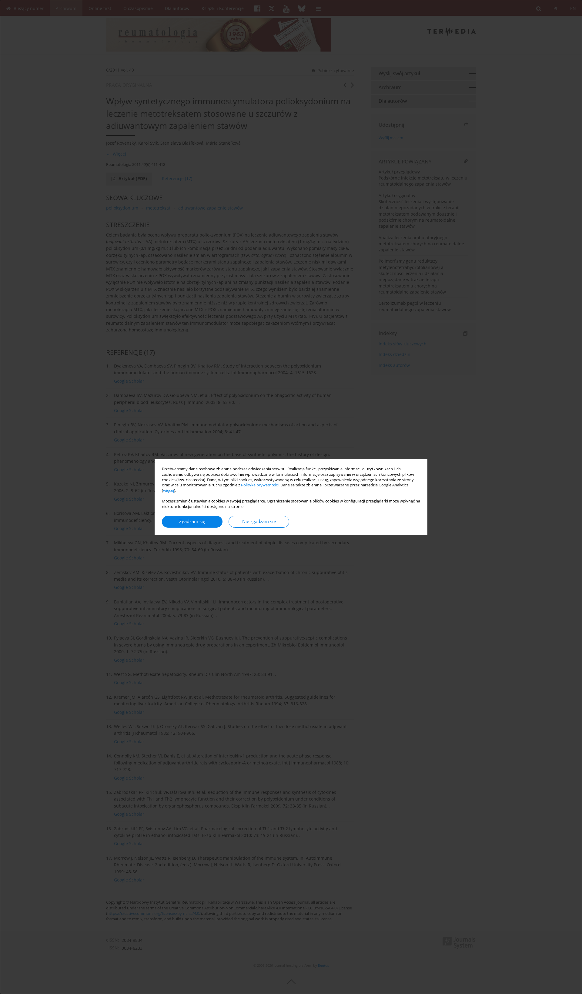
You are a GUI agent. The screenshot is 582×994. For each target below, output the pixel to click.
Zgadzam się (192, 521)
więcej (168, 490)
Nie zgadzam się (259, 521)
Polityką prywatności (260, 485)
